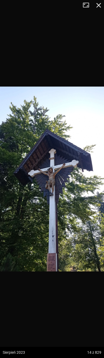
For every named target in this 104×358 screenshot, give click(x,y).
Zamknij (98, 5)
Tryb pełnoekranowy (88, 5)
